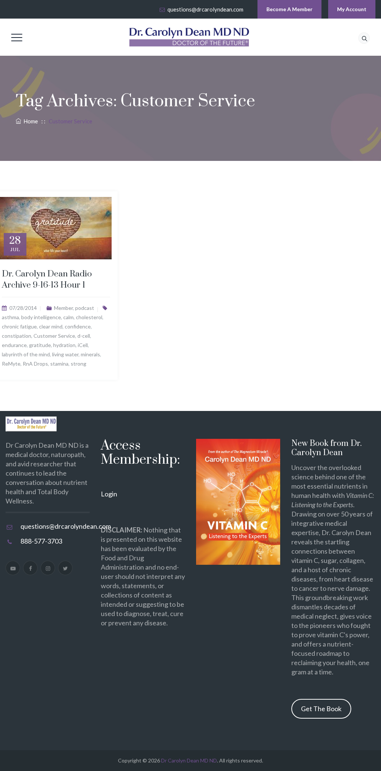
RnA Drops (35, 363)
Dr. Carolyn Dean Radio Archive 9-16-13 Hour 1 (47, 280)
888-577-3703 (41, 541)
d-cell (83, 336)
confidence (78, 326)
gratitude (40, 345)
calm (68, 317)
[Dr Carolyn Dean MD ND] (189, 37)
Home (29, 121)
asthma (10, 317)
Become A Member (289, 9)
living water (65, 354)
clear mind (51, 326)
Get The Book (321, 708)
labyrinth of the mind (26, 354)
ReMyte (11, 363)
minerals (90, 354)
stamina (59, 363)
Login (109, 494)
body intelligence (41, 317)
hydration (64, 345)
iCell (83, 345)
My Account (351, 9)
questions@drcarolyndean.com (205, 9)
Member (63, 308)
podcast (84, 308)
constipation (16, 336)
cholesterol (89, 317)
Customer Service (54, 336)
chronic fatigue (19, 326)
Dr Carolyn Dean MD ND (189, 760)
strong (78, 363)
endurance (14, 345)
